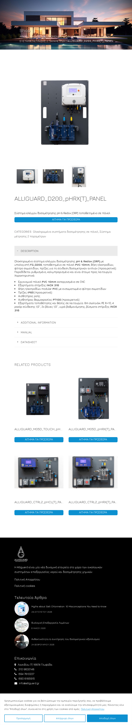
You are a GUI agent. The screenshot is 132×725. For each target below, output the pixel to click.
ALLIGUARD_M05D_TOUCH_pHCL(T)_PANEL (38, 429)
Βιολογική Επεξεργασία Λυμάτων (50, 622)
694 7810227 (26, 673)
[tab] (66, 251)
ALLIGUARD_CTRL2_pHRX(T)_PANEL (93, 502)
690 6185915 (27, 678)
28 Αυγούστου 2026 (41, 612)
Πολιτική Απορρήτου (92, 708)
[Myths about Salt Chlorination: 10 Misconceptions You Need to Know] (21, 609)
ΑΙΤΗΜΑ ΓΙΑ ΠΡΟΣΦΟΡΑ (66, 219)
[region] (66, 709)
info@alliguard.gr (29, 683)
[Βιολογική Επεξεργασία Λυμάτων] (21, 625)
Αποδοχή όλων (107, 718)
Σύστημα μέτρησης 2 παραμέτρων (42, 41)
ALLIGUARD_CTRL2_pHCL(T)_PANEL (38, 502)
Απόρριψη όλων (65, 718)
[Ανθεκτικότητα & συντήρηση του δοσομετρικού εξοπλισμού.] (21, 641)
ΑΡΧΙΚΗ (24, 36)
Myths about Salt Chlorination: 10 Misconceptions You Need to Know (68, 606)
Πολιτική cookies (24, 585)
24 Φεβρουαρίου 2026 (42, 644)
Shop (33, 36)
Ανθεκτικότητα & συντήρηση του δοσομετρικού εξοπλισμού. (65, 639)
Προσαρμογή (23, 718)
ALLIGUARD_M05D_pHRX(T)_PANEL (93, 429)
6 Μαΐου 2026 (38, 628)
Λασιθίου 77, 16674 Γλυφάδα (35, 664)
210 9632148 (26, 669)
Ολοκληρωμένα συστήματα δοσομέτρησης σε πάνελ (74, 36)
